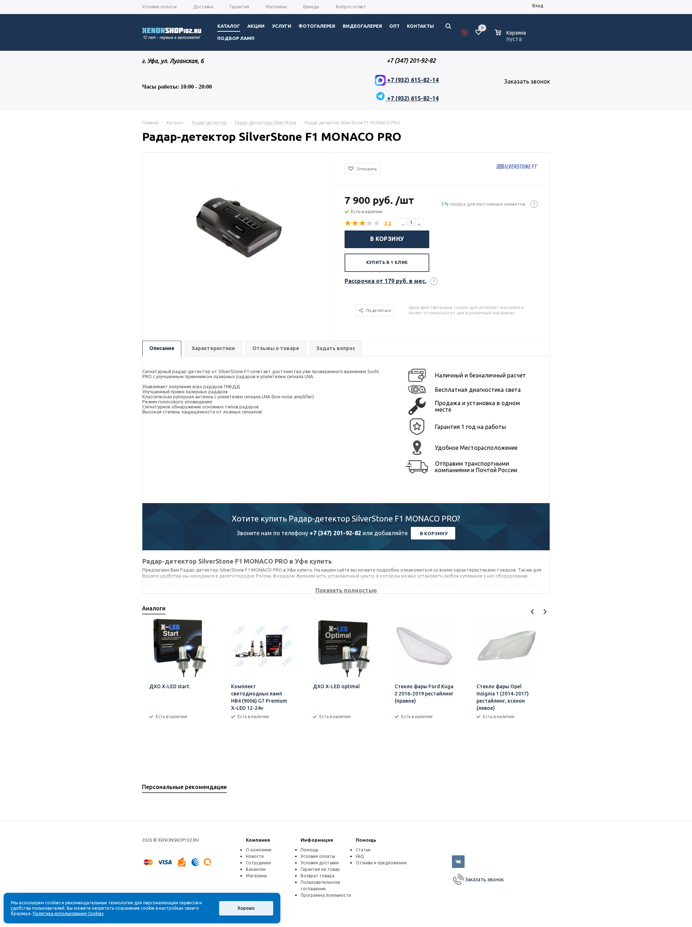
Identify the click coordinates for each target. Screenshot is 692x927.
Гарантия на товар (320, 869)
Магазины (256, 875)
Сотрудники (258, 862)
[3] (362, 223)
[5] (377, 223)
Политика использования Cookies (68, 913)
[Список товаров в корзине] (511, 37)
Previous (532, 611)
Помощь (366, 839)
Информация (317, 839)
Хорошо (246, 908)
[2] (355, 223)
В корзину (387, 239)
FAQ (360, 856)
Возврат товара (317, 875)
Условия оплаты (318, 856)
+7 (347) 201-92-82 (335, 533)
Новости (255, 856)
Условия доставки (320, 862)
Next (545, 611)
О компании (258, 849)
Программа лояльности (326, 895)
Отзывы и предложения (381, 862)
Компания (258, 839)
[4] (369, 223)
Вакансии (256, 869)
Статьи (363, 849)
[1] (348, 223)
